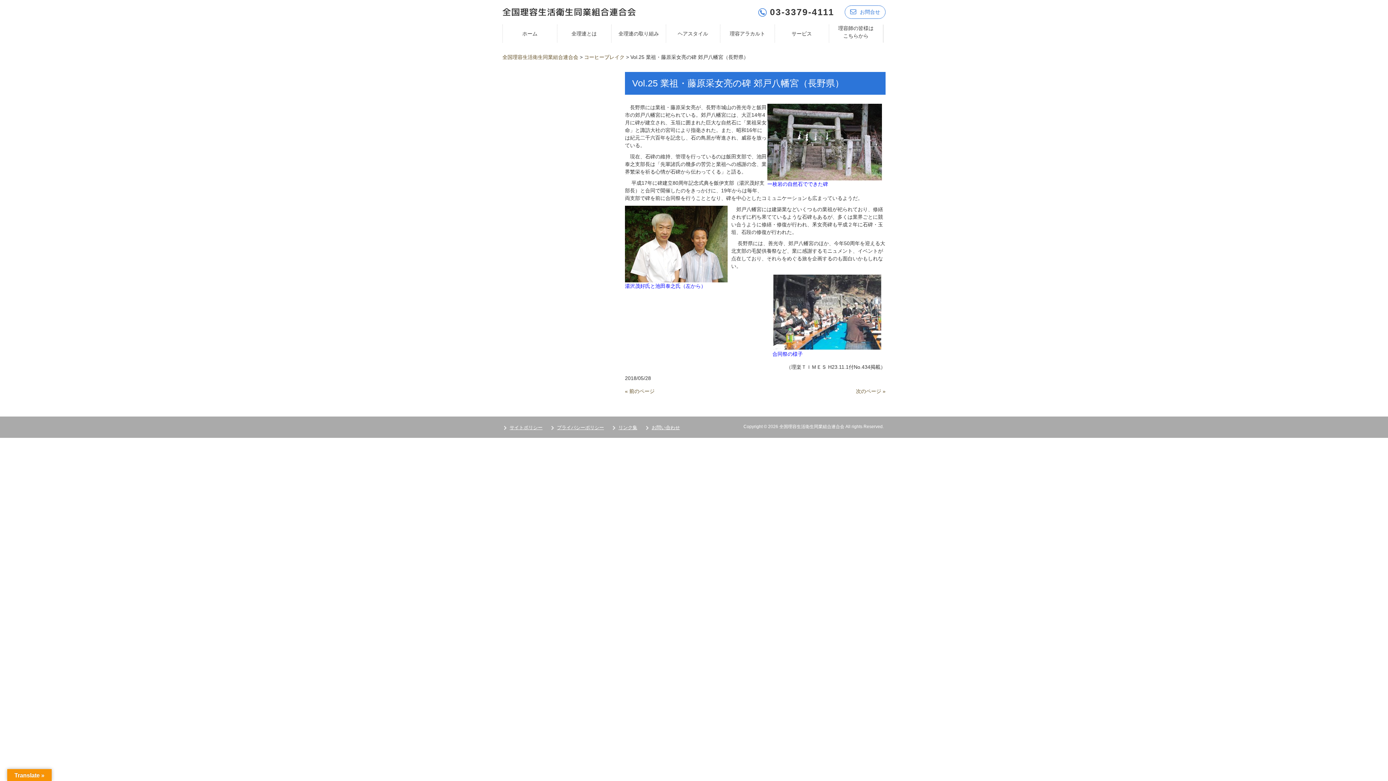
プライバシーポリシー (580, 427)
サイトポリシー (526, 427)
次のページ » (871, 391)
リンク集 (627, 427)
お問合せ (870, 12)
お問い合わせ (666, 427)
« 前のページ (640, 391)
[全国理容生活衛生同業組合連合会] (569, 11)
